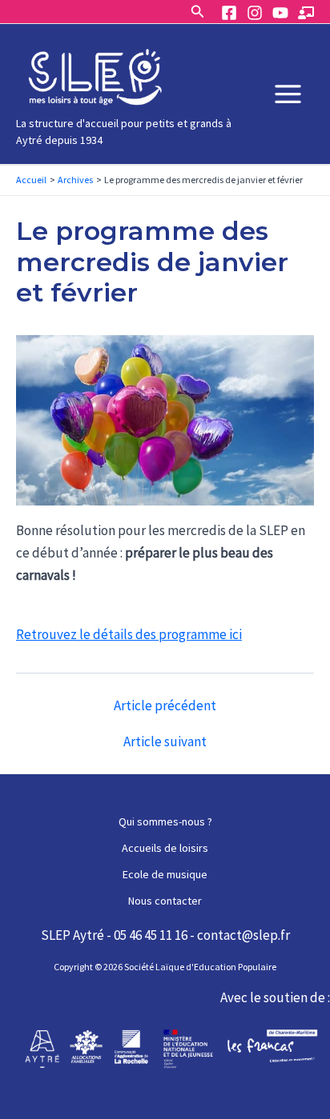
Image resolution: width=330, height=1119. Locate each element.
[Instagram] (255, 13)
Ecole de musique (165, 874)
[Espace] (306, 13)
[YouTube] (280, 13)
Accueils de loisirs (165, 848)
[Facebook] (229, 13)
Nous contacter (165, 900)
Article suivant (165, 742)
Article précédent (165, 706)
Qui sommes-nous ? (165, 821)
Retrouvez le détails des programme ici (129, 634)
